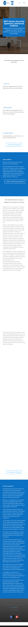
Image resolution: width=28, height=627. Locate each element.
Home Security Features (16, 324)
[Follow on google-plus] (17, 617)
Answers (16, 607)
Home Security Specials (16, 399)
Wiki (11, 607)
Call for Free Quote (14, 145)
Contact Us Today (14, 472)
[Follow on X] (14, 617)
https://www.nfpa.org (18, 377)
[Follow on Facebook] (11, 617)
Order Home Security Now (15, 181)
